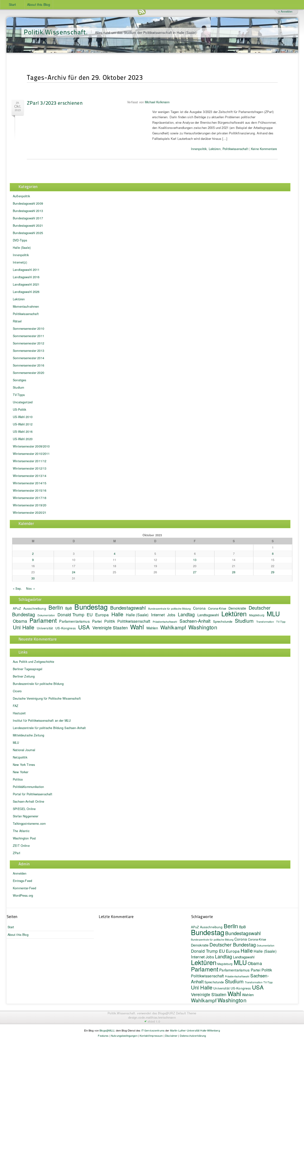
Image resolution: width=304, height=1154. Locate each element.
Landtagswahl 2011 (26, 270)
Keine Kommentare (264, 149)
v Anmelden (285, 11)
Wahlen (152, 627)
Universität (45, 628)
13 (194, 560)
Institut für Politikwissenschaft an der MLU (42, 720)
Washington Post (24, 838)
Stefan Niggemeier (25, 816)
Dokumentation (265, 945)
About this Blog (38, 4)
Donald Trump (71, 614)
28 (233, 572)
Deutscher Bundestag (232, 944)
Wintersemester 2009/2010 (31, 446)
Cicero (17, 691)
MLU (273, 613)
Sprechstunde (223, 621)
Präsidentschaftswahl (165, 621)
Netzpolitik (20, 757)
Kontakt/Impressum (151, 1035)
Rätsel (17, 321)
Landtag (186, 614)
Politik (109, 621)
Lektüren (215, 149)
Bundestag (91, 607)
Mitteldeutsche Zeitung (28, 735)
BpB (68, 608)
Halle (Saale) (22, 247)
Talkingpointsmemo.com (29, 823)
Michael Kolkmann (157, 102)
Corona (199, 608)
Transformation (265, 621)
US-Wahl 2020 (23, 439)
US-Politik (19, 409)
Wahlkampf (173, 627)
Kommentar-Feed (24, 888)
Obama (20, 621)
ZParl (16, 853)
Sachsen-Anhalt (195, 620)
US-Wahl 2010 (23, 417)
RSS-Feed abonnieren (141, 11)
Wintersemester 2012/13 (29, 468)
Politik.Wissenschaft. (56, 31)
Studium (18, 387)
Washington (202, 627)
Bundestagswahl (128, 607)
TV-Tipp (280, 621)
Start (12, 4)
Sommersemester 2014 (28, 358)
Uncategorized (23, 402)
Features (103, 1035)
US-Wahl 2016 (23, 431)
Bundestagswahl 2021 (28, 225)
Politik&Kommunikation (28, 787)
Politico (18, 779)
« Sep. (17, 588)
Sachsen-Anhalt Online (28, 801)
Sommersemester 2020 (28, 373)
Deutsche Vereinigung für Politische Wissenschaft (47, 698)
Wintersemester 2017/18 (29, 498)
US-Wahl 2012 (23, 424)
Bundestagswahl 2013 (28, 211)
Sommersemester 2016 (28, 365)
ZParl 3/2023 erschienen (55, 102)
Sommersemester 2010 (28, 328)
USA (84, 627)
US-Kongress (65, 628)
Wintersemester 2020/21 (29, 512)
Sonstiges (19, 380)
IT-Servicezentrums (153, 1030)
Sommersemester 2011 (28, 336)
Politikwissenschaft (235, 149)
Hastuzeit (19, 713)
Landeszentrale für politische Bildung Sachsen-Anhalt (49, 728)
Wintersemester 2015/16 (29, 490)
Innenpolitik (199, 149)
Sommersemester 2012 (28, 343)
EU (90, 614)
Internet (158, 614)
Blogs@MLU (107, 1030)
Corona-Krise (217, 608)
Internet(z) (20, 262)
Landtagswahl (208, 614)
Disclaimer (171, 1035)
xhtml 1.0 (153, 1021)
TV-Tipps (19, 395)
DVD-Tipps (20, 240)
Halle (117, 614)
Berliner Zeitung (24, 676)
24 (73, 572)
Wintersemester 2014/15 (29, 483)
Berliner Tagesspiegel (27, 669)
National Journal (24, 750)
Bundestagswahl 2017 (28, 218)
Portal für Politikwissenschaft (32, 794)
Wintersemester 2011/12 (29, 461)
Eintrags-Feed (22, 881)
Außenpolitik (21, 196)
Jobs (171, 614)
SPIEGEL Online (24, 809)
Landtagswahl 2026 (26, 292)
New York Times (24, 765)
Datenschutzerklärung (193, 1035)
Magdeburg (256, 615)
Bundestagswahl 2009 (28, 203)
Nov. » (30, 588)
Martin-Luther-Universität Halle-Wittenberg (195, 1030)
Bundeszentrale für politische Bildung (169, 608)
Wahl (137, 626)
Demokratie (200, 944)
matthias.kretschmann (161, 1017)
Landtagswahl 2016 (26, 277)
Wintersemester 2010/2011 (31, 454)
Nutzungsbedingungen (124, 1035)
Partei (97, 621)
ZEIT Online (21, 845)
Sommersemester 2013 (28, 351)
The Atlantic (21, 831)
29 (272, 572)
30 (33, 578)
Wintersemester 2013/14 (29, 476)
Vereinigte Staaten (110, 628)
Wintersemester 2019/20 (29, 505)
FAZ (15, 706)
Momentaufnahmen (26, 306)
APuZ (17, 608)
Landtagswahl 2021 (26, 284)
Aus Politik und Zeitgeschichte (33, 661)
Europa (102, 614)
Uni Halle (23, 627)
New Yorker (20, 772)
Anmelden (19, 873)
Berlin (55, 607)
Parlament (43, 620)
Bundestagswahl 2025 (28, 233)
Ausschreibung (34, 608)
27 (194, 572)
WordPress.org (23, 895)
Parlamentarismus (74, 621)
